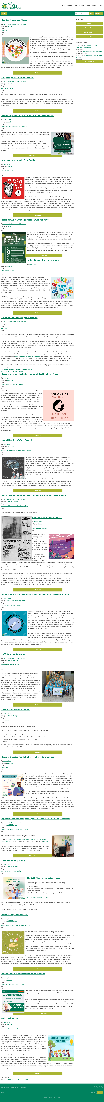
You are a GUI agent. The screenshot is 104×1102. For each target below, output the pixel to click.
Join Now (4, 13)
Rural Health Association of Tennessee (14, 24)
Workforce (10, 88)
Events (9, 122)
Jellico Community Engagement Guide (12, 371)
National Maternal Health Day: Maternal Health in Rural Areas (29, 374)
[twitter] (94, 1087)
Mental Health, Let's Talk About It (16, 440)
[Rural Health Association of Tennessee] (11, 6)
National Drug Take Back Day (14, 915)
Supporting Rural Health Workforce (17, 77)
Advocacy (10, 84)
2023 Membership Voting (13, 860)
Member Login (98, 13)
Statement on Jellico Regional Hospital (19, 317)
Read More (38, 73)
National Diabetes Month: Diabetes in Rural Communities (27, 757)
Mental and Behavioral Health (23, 450)
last (27, 1079)
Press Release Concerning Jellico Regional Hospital (16, 369)
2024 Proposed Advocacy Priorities (37, 897)
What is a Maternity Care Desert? (47, 517)
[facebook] (97, 1087)
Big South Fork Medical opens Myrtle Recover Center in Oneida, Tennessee (35, 819)
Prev (8, 1079)
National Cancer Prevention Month (43, 260)
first (4, 1079)
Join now (93, 1092)
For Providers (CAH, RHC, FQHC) (17, 126)
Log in (99, 1092)
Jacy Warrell (7, 713)
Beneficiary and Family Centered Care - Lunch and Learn (27, 115)
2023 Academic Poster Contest (15, 709)
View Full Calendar (89, 61)
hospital (45, 841)
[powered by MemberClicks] (52, 1100)
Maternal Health (12, 384)
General (9, 26)
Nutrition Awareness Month (14, 20)
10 (21, 1079)
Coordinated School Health (9, 506)
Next (23, 1079)
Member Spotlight (12, 501)
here (26, 995)
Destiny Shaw (7, 119)
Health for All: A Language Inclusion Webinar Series (25, 220)
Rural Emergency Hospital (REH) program (27, 356)
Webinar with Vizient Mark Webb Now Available (23, 974)
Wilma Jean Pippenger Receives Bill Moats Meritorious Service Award (33, 495)
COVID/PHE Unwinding (8, 450)
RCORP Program (12, 446)
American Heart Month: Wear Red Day (19, 160)
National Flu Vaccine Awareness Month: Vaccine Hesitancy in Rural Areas (35, 594)
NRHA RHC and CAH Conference (92, 51)
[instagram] (102, 1087)
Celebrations (5, 665)
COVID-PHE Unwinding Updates (16, 601)
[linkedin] (99, 1087)
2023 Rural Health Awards (13, 654)
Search (91, 13)
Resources (4, 30)
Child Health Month (10, 1018)
